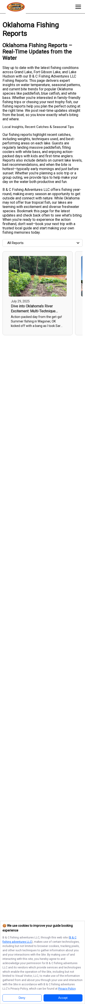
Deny (22, 997)
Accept (63, 997)
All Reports (15, 243)
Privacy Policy (66, 988)
